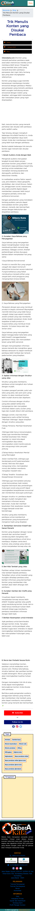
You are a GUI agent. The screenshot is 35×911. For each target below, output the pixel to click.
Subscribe (19, 713)
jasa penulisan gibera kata (14, 764)
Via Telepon (23, 861)
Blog (14, 10)
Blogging (8, 752)
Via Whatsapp (11, 861)
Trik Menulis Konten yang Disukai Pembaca (16, 14)
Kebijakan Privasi (17, 898)
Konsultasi (17, 890)
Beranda (6, 10)
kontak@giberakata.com (18, 865)
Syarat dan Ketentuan (17, 901)
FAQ (17, 896)
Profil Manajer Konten (17, 905)
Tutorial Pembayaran (17, 886)
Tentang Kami (18, 903)
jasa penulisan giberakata (13, 769)
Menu (30, 3)
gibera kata (18, 752)
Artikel (8, 739)
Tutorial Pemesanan (17, 884)
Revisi (17, 888)
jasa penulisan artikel (22, 756)
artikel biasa (17, 739)
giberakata (9, 756)
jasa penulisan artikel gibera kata (16, 760)
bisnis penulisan (10, 748)
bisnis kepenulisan (11, 744)
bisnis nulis (23, 744)
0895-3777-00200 (18, 855)
